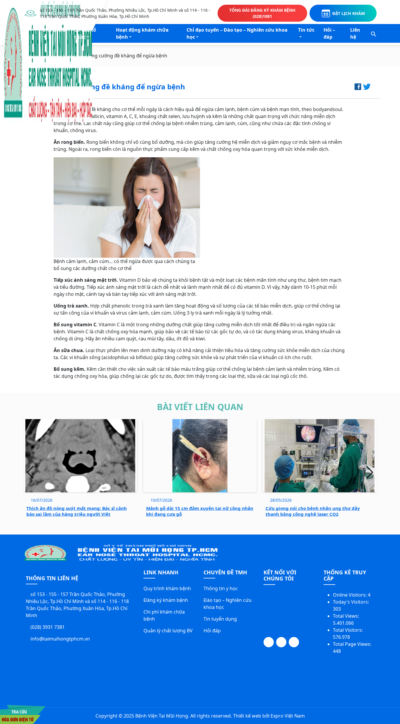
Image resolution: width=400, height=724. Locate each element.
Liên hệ (355, 33)
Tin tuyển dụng (220, 619)
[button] (374, 33)
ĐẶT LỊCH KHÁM (348, 13)
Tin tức (306, 30)
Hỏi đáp (212, 630)
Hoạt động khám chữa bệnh (142, 33)
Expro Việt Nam (288, 716)
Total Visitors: (348, 630)
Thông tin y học (221, 588)
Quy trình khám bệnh (167, 588)
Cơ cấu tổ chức (85, 33)
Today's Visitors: (351, 602)
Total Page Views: (352, 644)
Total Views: (346, 616)
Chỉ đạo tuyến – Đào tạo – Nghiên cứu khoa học (237, 33)
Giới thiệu (54, 30)
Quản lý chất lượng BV (168, 630)
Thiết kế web (247, 716)
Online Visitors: (350, 595)
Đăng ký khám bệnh (165, 600)
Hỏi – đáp (329, 33)
